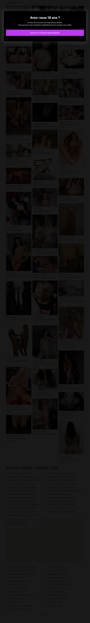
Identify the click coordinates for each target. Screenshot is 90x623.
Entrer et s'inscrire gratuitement (45, 33)
